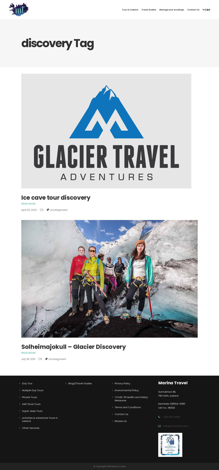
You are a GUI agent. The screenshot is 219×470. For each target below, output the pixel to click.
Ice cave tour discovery (55, 197)
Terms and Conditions (128, 407)
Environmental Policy (127, 390)
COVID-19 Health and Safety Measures (131, 398)
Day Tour (27, 383)
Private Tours (29, 397)
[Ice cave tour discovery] (106, 131)
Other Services (30, 428)
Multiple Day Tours (32, 390)
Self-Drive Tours (31, 404)
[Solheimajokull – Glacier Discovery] (109, 278)
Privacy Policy (122, 383)
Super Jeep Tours (32, 411)
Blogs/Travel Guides (80, 383)
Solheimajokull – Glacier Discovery (73, 347)
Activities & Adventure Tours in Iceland (40, 419)
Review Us (121, 421)
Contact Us (121, 414)
